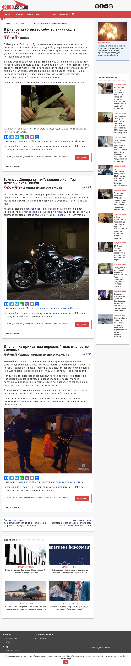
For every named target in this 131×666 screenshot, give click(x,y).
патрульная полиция (54, 482)
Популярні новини (107, 77)
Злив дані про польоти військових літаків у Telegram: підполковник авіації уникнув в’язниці (120, 327)
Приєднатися (82, 158)
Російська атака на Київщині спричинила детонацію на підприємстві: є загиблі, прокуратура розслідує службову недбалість (111, 50)
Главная (7, 23)
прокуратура (67, 141)
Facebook (101, 6)
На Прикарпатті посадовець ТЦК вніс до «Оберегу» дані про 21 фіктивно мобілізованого (121, 177)
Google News (111, 6)
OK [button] (66, 662)
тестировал (30, 211)
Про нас (8, 14)
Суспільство (33, 14)
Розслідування (60, 14)
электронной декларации (62, 197)
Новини (19, 14)
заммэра (54, 308)
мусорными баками (56, 214)
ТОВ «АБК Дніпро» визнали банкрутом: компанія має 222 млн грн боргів (120, 253)
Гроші (46, 14)
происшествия (50, 141)
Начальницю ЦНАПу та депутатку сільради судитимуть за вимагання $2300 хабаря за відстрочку (120, 124)
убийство (80, 141)
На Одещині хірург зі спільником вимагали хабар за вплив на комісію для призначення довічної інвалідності (120, 98)
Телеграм (106, 6)
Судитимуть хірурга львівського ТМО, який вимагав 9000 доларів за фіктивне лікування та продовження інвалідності (120, 150)
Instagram (97, 6)
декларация (41, 308)
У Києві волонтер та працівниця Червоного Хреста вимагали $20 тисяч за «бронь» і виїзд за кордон (120, 227)
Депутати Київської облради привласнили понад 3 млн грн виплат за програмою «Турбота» (120, 201)
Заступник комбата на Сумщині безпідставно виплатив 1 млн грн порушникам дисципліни (120, 302)
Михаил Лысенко (70, 308)
